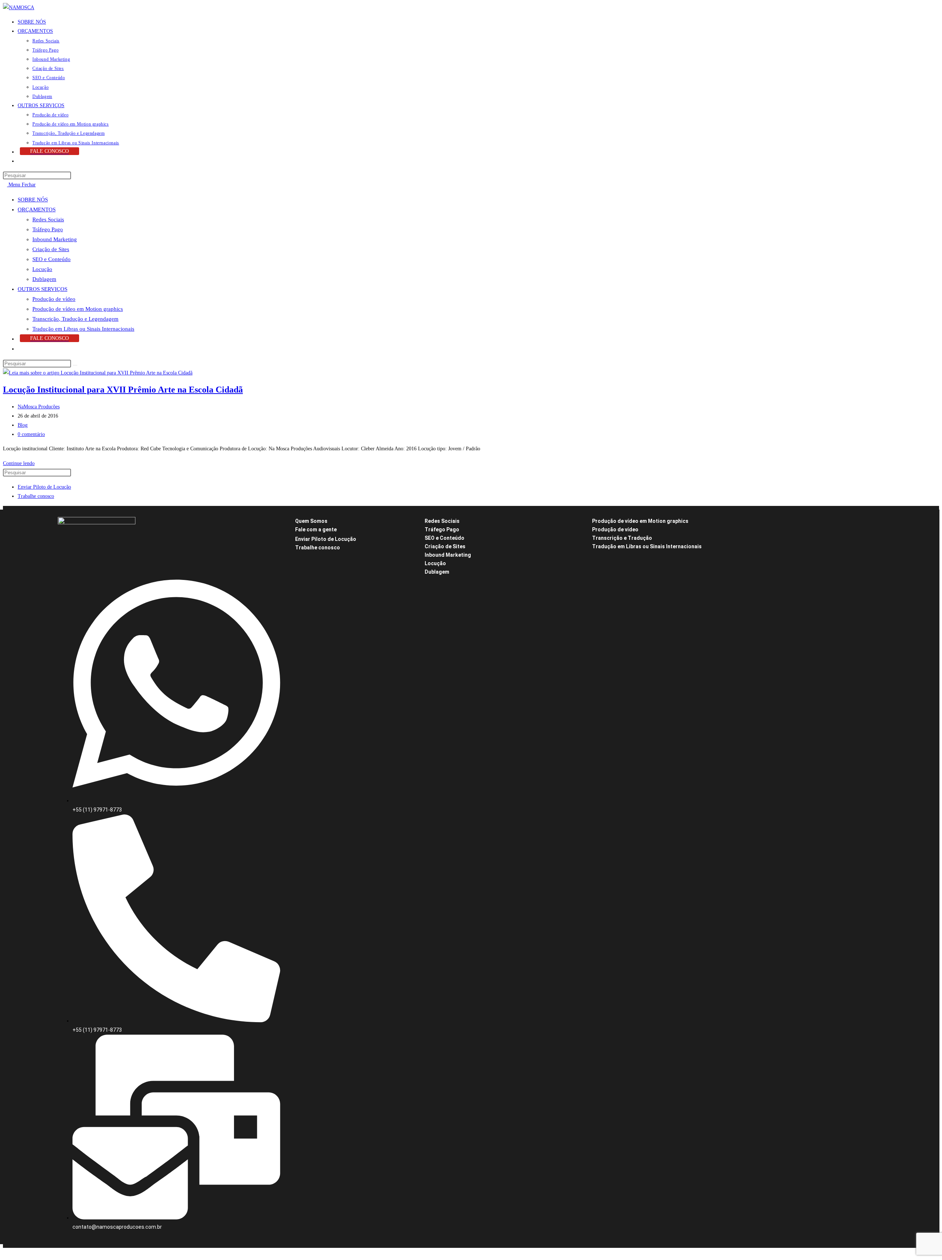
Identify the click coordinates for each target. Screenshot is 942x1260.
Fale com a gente (316, 529)
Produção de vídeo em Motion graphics (77, 309)
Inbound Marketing (54, 239)
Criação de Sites (50, 249)
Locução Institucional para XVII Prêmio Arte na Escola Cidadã (123, 389)
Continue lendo (21, 463)
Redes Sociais (48, 219)
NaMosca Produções (39, 406)
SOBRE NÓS (33, 200)
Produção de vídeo (53, 299)
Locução (42, 269)
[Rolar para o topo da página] (5, 1252)
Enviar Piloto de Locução (44, 487)
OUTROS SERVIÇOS (42, 289)
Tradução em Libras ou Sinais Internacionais (83, 329)
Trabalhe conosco (36, 496)
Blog (23, 425)
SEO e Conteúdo (51, 259)
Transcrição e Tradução (622, 538)
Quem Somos (311, 521)
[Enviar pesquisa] (75, 365)
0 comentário (31, 434)
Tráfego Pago (47, 229)
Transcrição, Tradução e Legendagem (75, 319)
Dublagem (44, 279)
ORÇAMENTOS (37, 209)
